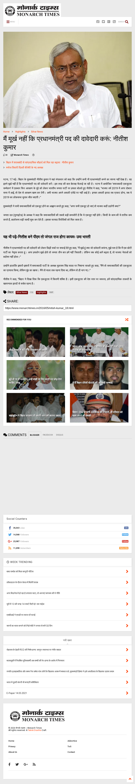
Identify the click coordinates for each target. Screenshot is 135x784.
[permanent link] (33, 155)
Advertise (72, 741)
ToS (69, 746)
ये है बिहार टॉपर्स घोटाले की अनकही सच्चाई (92, 382)
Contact (71, 752)
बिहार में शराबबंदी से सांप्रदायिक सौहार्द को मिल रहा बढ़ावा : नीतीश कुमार (40, 162)
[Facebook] (97, 21)
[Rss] (114, 21)
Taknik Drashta (34, 730)
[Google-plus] (108, 21)
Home (6, 131)
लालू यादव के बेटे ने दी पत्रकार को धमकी (28, 349)
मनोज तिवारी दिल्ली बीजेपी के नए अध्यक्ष (24, 167)
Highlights (20, 131)
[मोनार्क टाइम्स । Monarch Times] (38, 22)
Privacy (11, 746)
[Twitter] (103, 21)
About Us (12, 752)
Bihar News (37, 131)
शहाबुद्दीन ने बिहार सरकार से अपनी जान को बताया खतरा (35, 415)
